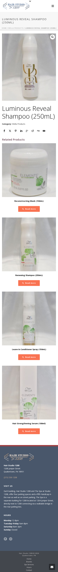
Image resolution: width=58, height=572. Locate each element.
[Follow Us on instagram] (10, 539)
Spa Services (29, 565)
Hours (29, 567)
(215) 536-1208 (10, 477)
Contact (29, 570)
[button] (52, 37)
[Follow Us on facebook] (5, 539)
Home (4, 28)
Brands (29, 562)
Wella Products (15, 28)
